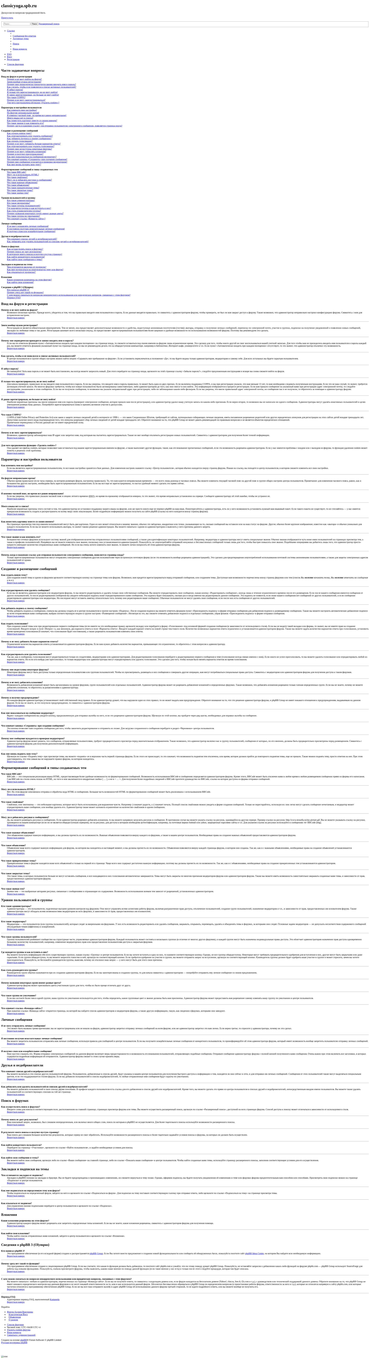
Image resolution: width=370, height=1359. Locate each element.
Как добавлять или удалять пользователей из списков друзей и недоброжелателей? (48, 241)
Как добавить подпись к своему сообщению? (29, 138)
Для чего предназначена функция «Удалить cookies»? (33, 102)
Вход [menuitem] (9, 57)
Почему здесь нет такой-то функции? (25, 292)
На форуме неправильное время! (23, 113)
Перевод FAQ (14, 297)
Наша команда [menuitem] (20, 49)
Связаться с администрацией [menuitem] (21, 1335)
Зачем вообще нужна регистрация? (24, 82)
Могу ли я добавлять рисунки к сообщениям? (29, 180)
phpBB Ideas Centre (254, 1253)
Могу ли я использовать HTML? (23, 174)
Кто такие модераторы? (18, 203)
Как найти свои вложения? (20, 282)
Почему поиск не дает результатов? (24, 251)
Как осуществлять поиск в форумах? (25, 249)
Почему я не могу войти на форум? (24, 79)
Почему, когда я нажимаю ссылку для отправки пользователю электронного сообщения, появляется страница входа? (64, 126)
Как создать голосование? (20, 141)
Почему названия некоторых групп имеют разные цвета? (35, 213)
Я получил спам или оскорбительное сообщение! (31, 231)
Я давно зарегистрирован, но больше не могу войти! (33, 95)
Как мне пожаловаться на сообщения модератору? (32, 157)
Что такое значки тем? (18, 193)
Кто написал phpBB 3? (18, 290)
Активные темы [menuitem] (21, 38)
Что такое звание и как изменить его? (25, 123)
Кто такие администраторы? (21, 200)
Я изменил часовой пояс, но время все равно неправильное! (36, 115)
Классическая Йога (18, 1314)
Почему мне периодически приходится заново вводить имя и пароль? (41, 84)
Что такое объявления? (18, 185)
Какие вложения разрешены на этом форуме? (29, 279)
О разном (13, 1319)
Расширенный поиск (49, 24)
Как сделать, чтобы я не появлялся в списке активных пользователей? (41, 87)
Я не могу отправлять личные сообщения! (28, 226)
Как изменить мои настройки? (22, 110)
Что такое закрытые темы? (20, 190)
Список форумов (15, 1324)
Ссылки (11, 31)
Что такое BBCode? (16, 172)
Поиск (34, 24)
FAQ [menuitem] (9, 54)
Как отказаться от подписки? (21, 272)
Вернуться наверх (16, 318)
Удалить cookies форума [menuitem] (18, 1330)
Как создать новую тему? (19, 133)
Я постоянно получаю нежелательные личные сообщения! (36, 229)
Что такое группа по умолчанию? (23, 216)
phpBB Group (96, 1253)
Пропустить (7, 17)
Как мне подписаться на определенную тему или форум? (35, 269)
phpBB (23, 1340)
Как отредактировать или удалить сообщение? (30, 136)
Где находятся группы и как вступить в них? (29, 208)
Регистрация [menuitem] (13, 59)
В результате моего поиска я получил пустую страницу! (34, 254)
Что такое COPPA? (16, 97)
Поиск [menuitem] (16, 44)
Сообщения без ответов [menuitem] (24, 36)
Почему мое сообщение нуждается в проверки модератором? (37, 162)
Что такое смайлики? (17, 177)
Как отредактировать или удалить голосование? (30, 146)
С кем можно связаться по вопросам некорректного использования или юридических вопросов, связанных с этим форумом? (68, 295)
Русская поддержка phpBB (14, 1342)
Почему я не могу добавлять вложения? (26, 151)
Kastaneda (54, 1299)
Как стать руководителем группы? (24, 211)
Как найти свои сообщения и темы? (24, 259)
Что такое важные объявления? (22, 182)
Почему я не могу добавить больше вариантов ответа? (34, 143)
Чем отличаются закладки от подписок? (26, 267)
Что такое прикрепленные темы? (23, 187)
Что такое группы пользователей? (23, 205)
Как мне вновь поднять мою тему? (24, 164)
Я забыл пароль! (15, 89)
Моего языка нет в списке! (20, 118)
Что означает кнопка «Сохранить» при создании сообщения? (37, 159)
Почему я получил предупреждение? (25, 154)
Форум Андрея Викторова (20, 1312)
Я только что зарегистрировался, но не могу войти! (32, 92)
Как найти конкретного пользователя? (26, 257)
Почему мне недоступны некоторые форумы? (29, 149)
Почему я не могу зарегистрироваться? (26, 100)
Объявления (15, 1317)
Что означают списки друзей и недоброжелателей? (32, 239)
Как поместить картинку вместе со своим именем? (32, 120)
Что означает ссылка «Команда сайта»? (26, 218)
